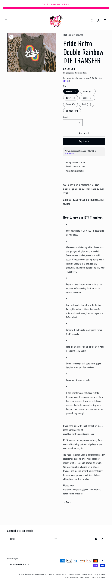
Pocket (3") (71, 91)
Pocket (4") (88, 91)
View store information (75, 170)
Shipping (66, 72)
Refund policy (87, 574)
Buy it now (84, 141)
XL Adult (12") (72, 110)
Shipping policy (99, 574)
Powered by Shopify (47, 574)
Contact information (71, 577)
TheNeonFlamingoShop (32, 574)
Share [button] (68, 502)
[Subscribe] (55, 538)
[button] (6, 21)
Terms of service (74, 574)
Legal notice (84, 577)
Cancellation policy (98, 577)
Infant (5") (70, 97)
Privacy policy (61, 574)
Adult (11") (86, 104)
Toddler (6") (87, 97)
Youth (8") (70, 104)
